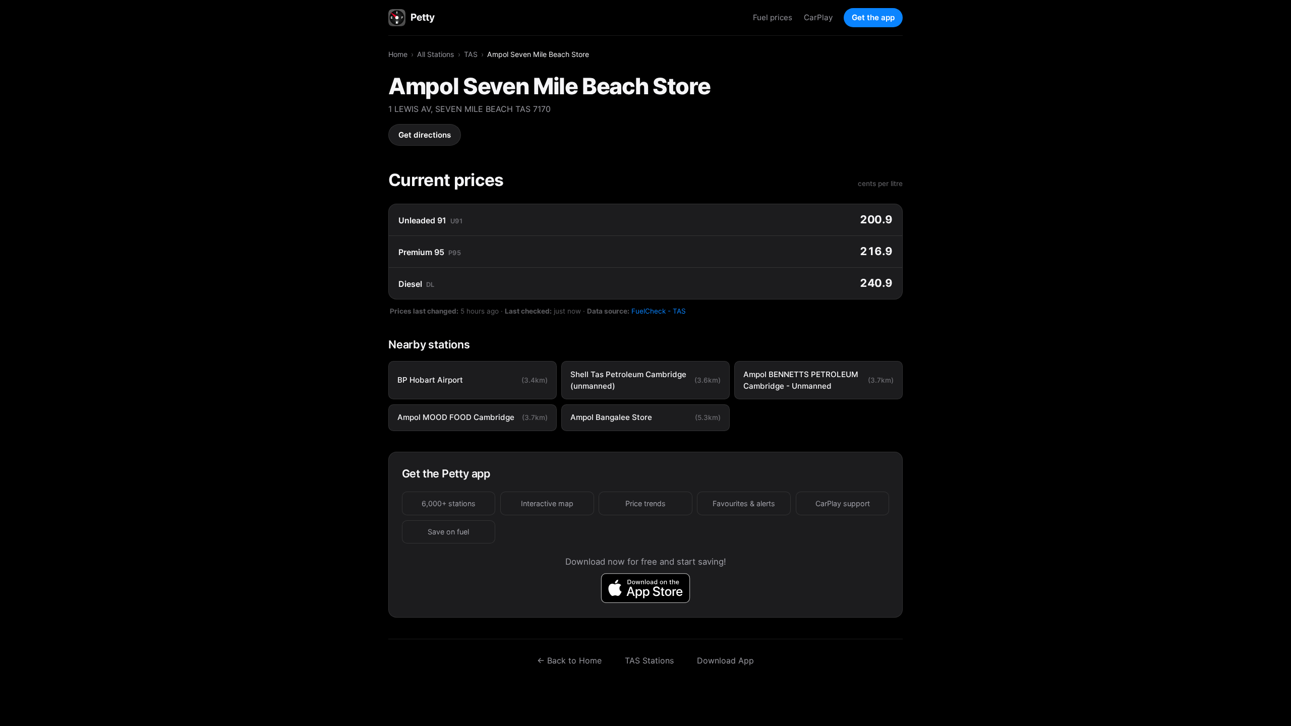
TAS (471, 54)
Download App (725, 660)
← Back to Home (569, 660)
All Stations (435, 54)
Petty (422, 17)
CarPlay (818, 17)
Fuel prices (772, 17)
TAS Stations (649, 660)
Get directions (424, 135)
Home (397, 54)
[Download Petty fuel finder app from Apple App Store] (646, 588)
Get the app (873, 17)
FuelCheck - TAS (658, 311)
